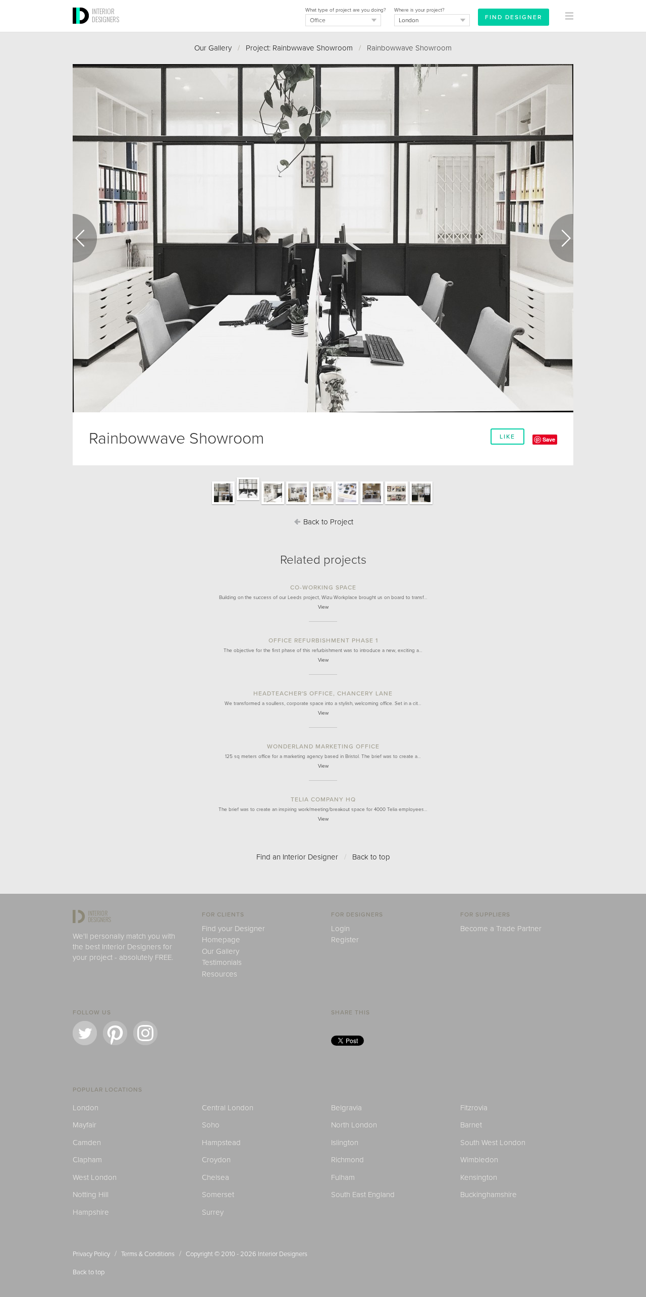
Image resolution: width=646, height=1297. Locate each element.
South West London (492, 1142)
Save (549, 439)
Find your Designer (233, 928)
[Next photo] (561, 238)
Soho (211, 1124)
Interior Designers (282, 1254)
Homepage (221, 939)
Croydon (216, 1159)
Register (345, 939)
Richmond (347, 1159)
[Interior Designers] (82, 28)
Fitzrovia (474, 1107)
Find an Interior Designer (297, 856)
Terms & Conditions (148, 1254)
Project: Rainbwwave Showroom (299, 47)
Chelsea (215, 1177)
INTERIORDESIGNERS (105, 15)
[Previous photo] (85, 238)
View (323, 607)
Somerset (218, 1194)
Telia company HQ (323, 799)
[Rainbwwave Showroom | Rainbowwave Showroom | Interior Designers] (223, 503)
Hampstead (221, 1142)
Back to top (371, 856)
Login (340, 928)
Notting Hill (91, 1194)
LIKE (507, 436)
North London (354, 1124)
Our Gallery (213, 47)
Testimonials (222, 962)
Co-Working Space (323, 587)
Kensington (478, 1177)
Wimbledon (479, 1159)
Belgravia (346, 1107)
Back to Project (327, 521)
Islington (344, 1142)
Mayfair (84, 1124)
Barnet (471, 1124)
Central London (227, 1107)
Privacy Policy (91, 1254)
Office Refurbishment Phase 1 (323, 640)
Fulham (343, 1177)
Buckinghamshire (488, 1194)
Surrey (213, 1212)
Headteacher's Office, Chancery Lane (323, 693)
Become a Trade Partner (501, 928)
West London (95, 1177)
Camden (87, 1142)
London (85, 1107)
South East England (363, 1194)
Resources (219, 974)
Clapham (87, 1159)
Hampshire (91, 1212)
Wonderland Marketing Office (323, 746)
